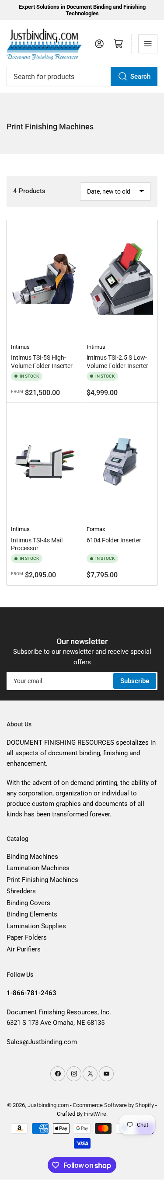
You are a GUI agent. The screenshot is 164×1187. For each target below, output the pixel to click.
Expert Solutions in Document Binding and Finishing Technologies (82, 10)
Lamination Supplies (36, 926)
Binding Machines (32, 857)
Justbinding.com (48, 1105)
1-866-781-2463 (31, 993)
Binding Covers (28, 903)
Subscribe (134, 681)
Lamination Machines (38, 868)
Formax (96, 529)
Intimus (20, 347)
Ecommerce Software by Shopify (113, 1105)
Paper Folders (27, 937)
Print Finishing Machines (42, 880)
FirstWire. (96, 1114)
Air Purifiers (24, 949)
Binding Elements (32, 914)
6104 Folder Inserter (114, 540)
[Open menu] (147, 43)
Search (140, 76)
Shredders (21, 891)
